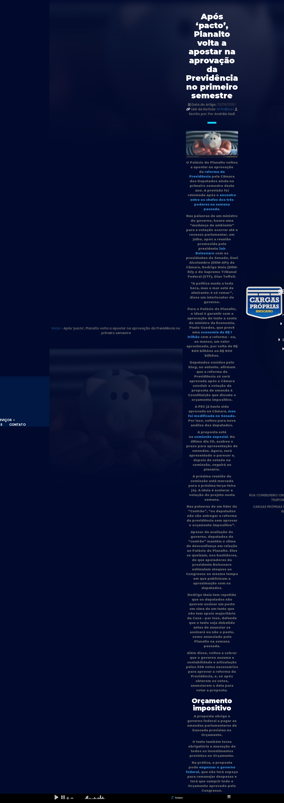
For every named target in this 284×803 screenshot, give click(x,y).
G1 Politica (225, 109)
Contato (17, 424)
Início (56, 328)
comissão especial (211, 437)
